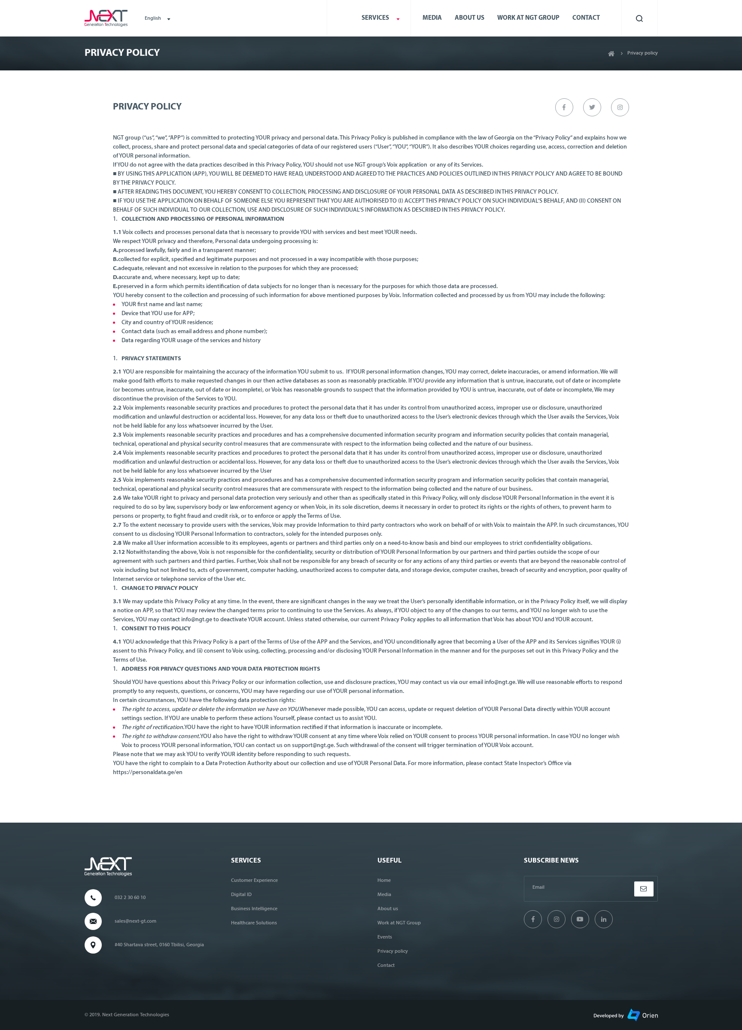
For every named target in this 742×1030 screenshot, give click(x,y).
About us (469, 18)
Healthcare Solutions (254, 923)
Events (384, 937)
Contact (586, 18)
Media (432, 18)
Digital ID (241, 894)
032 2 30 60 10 (130, 897)
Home (384, 880)
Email (538, 887)
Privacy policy (392, 951)
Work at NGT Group (528, 18)
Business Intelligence (254, 909)
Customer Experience (254, 880)
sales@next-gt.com (135, 921)
